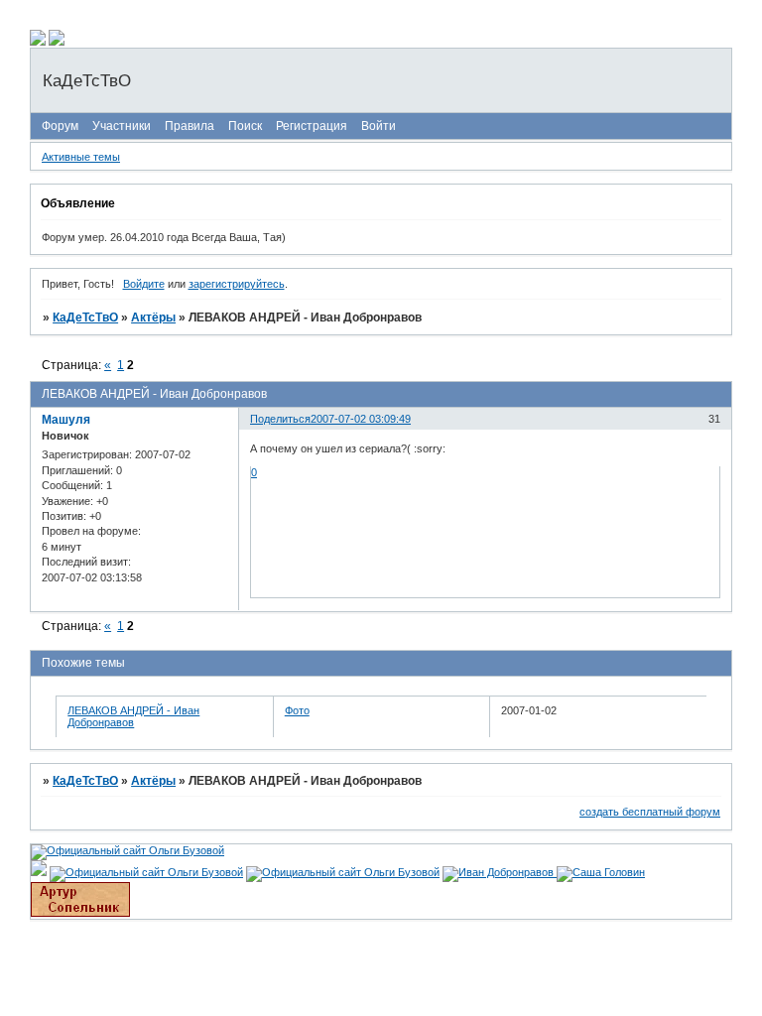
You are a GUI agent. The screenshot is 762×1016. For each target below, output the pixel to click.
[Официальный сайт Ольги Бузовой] (127, 850)
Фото (297, 710)
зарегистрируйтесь (237, 284)
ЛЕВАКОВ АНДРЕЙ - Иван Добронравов (133, 716)
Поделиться (280, 419)
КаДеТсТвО (85, 317)
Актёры (153, 317)
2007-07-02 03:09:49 (361, 419)
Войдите (144, 284)
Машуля (66, 420)
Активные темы (81, 157)
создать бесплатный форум (649, 812)
